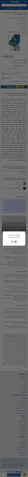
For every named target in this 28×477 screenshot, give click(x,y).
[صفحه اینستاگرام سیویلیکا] (12, 242)
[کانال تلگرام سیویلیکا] (15, 242)
